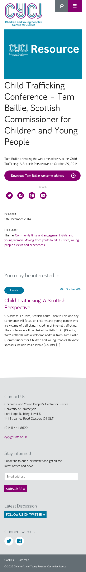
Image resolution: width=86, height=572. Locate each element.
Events (14, 290)
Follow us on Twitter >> (25, 514)
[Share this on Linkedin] (43, 195)
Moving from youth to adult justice (46, 240)
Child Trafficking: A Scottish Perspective (35, 304)
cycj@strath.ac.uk (15, 437)
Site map (24, 560)
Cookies (9, 560)
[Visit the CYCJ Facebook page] (19, 541)
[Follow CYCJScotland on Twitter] (8, 541)
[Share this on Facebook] (20, 195)
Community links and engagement (37, 235)
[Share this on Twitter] (9, 195)
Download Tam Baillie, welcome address (37, 175)
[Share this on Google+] (32, 195)
